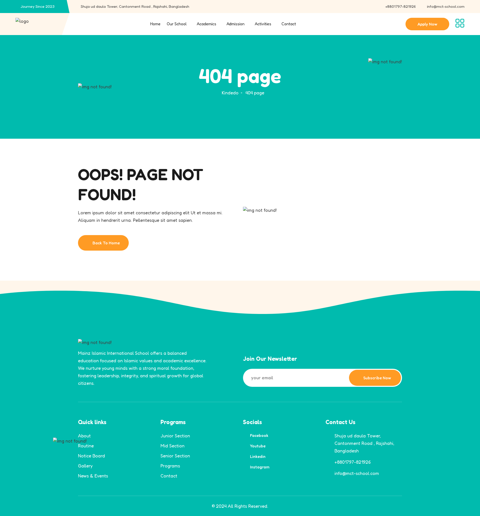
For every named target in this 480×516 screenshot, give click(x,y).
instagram (260, 466)
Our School (176, 23)
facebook (259, 435)
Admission (235, 23)
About (84, 435)
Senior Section (175, 455)
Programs (170, 465)
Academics (206, 23)
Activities (263, 23)
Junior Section (175, 435)
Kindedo (230, 92)
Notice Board (91, 455)
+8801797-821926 (400, 6)
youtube (258, 445)
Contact (289, 23)
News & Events (93, 475)
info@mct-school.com (445, 6)
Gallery (85, 465)
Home (155, 23)
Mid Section (172, 445)
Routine (86, 445)
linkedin (258, 456)
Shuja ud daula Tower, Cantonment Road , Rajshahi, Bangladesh (135, 6)
